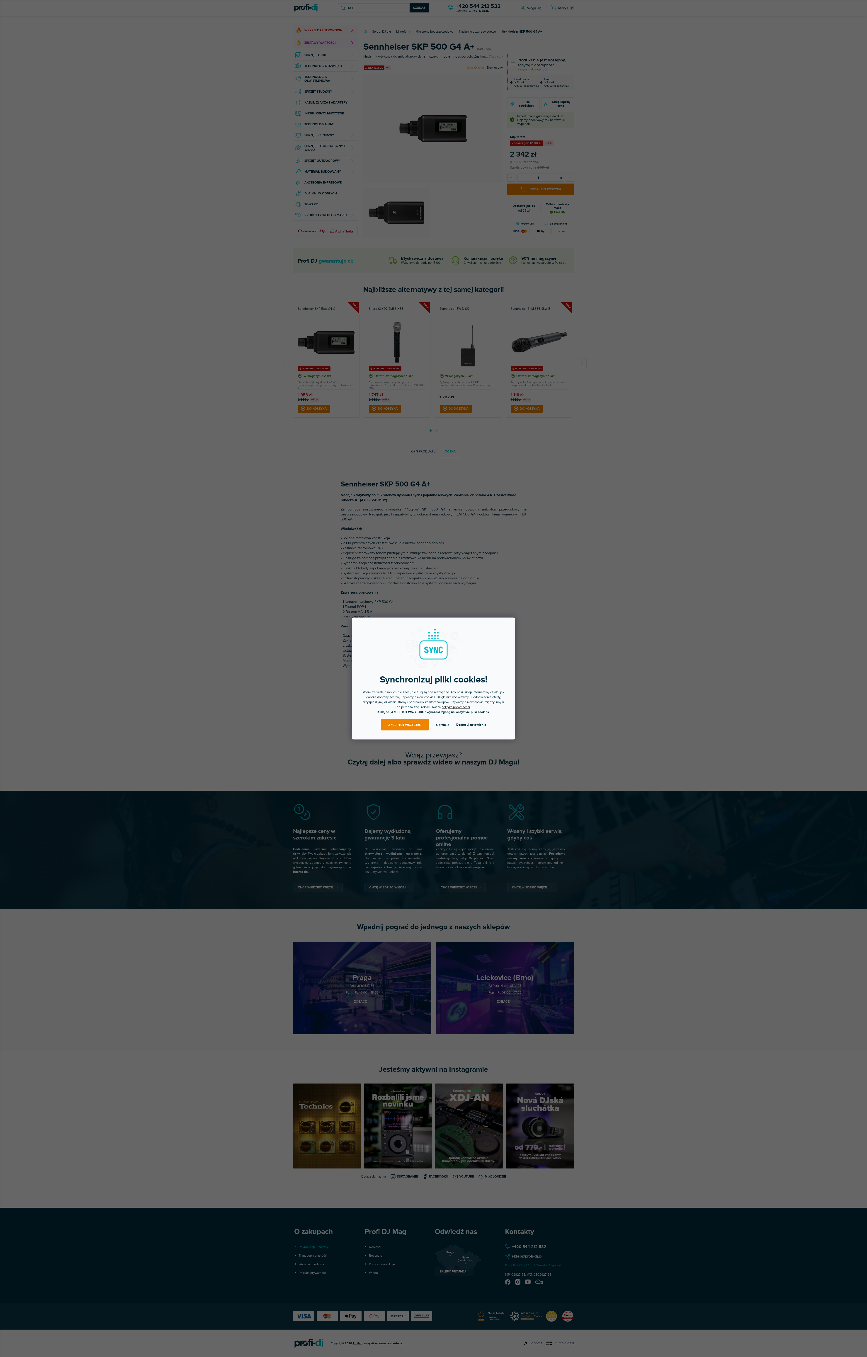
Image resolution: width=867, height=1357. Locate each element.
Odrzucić (442, 725)
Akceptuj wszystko (405, 725)
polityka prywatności (456, 707)
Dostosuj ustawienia (471, 725)
